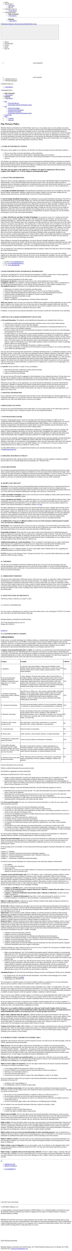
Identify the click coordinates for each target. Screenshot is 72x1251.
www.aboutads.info (14, 265)
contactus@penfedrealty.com (19, 1248)
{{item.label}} (12, 10)
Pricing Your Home (14, 108)
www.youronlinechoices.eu (15, 263)
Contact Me (7, 115)
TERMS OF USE (9, 1164)
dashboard (11, 5)
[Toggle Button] (30, 32)
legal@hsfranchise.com (9, 449)
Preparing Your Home (14, 111)
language (11, 120)
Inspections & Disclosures (16, 110)
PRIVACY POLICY (10, 1166)
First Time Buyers (13, 103)
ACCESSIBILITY (10, 1169)
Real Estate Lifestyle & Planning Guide (20, 105)
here (40, 504)
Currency (11, 118)
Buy (5, 101)
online (22, 977)
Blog (5, 116)
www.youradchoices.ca (17, 261)
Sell (5, 106)
